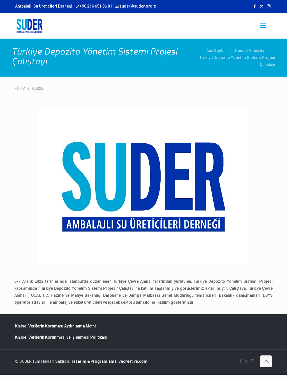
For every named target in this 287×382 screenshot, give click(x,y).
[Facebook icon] (255, 6)
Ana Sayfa (215, 50)
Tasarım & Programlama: (94, 361)
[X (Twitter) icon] (262, 6)
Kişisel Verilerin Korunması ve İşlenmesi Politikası (61, 337)
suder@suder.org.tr (137, 6)
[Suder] (29, 25)
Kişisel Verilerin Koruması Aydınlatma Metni (55, 326)
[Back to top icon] (266, 361)
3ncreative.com (133, 361)
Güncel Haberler (250, 50)
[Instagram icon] (269, 6)
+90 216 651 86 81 (96, 6)
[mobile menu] (263, 25)
